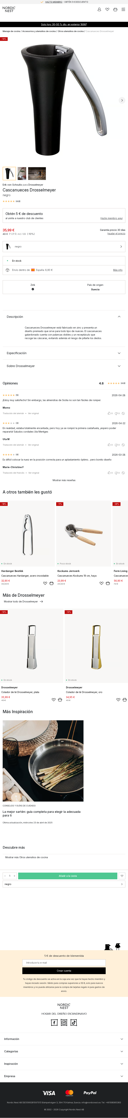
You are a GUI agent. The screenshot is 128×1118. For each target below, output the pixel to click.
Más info (117, 270)
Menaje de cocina (11, 31)
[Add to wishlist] (45, 583)
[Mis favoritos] (107, 9)
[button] (11, 201)
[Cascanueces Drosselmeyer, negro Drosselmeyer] (64, 100)
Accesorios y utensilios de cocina (39, 31)
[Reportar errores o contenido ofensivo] (123, 413)
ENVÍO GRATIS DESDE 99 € (67, 2)
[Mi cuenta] (99, 9)
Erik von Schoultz (12, 184)
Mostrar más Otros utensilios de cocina (26, 857)
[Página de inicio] (9, 9)
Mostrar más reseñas (64, 480)
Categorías (11, 1051)
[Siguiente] (122, 100)
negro (8, 884)
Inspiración (11, 1064)
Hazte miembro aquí (111, 218)
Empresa (9, 1076)
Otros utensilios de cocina (71, 31)
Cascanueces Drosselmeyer (100, 31)
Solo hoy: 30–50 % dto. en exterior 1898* (64, 24)
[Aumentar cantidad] (14, 876)
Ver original (33, 413)
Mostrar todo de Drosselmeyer (21, 601)
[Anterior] (6, 100)
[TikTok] (73, 1022)
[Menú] (123, 9)
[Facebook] (54, 1022)
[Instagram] (64, 1022)
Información (11, 1039)
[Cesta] (115, 9)
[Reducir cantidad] (5, 876)
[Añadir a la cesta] (52, 583)
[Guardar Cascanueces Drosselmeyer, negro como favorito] (122, 876)
